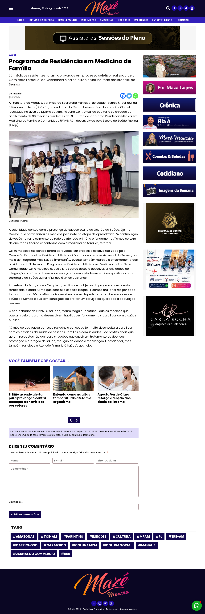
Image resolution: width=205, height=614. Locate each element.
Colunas (183, 20)
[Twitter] (129, 96)
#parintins (73, 536)
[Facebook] (123, 96)
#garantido (55, 545)
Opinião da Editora (41, 20)
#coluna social (117, 545)
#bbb (65, 554)
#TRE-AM (176, 536)
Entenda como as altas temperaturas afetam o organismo (72, 398)
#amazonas (24, 536)
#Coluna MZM (84, 545)
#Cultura (122, 536)
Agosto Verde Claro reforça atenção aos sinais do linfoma (114, 398)
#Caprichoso (25, 545)
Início (20, 20)
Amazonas (107, 20)
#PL (159, 536)
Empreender (141, 20)
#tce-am (49, 536)
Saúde (12, 55)
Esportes (124, 20)
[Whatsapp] (135, 96)
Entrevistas (88, 20)
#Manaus (147, 545)
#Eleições (98, 536)
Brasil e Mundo (67, 20)
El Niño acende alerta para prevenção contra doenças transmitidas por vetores (27, 400)
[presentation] (71, 420)
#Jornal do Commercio (34, 554)
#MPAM (143, 536)
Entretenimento (162, 20)
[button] (197, 606)
